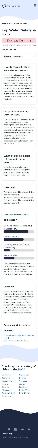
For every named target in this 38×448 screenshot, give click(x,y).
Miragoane (6, 390)
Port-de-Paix (24, 393)
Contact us (9, 423)
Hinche (5, 384)
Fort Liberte (7, 381)
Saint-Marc (6, 396)
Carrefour (6, 378)
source (7, 130)
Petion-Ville (24, 390)
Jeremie (5, 387)
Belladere (6, 375)
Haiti (21, 369)
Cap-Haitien (24, 375)
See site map (7, 434)
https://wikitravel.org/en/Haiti (16, 341)
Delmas (22, 378)
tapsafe (13, 6)
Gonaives (23, 381)
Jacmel (22, 384)
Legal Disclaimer (17, 425)
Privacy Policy (25, 423)
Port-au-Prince (8, 393)
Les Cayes (23, 387)
